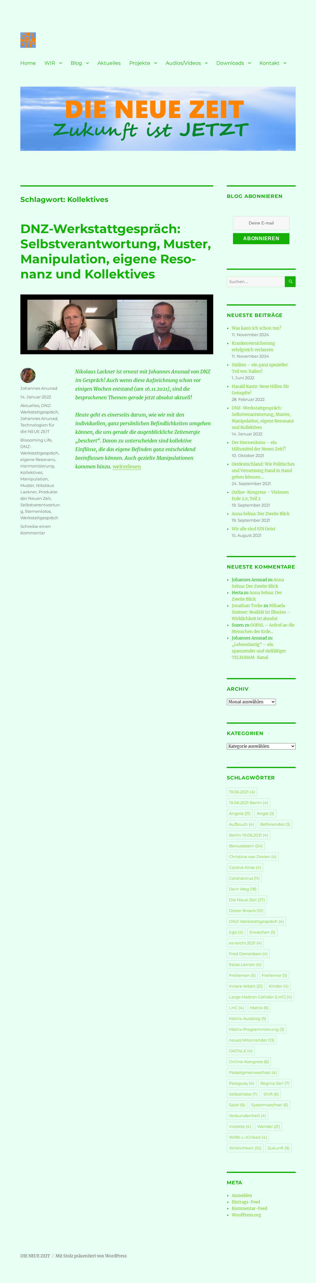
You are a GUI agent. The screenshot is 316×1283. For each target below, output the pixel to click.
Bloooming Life (36, 440)
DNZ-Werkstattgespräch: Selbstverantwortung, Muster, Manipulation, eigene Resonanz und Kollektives (115, 251)
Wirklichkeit (245, 1147)
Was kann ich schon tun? (256, 328)
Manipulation (34, 478)
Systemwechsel (269, 1104)
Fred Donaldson (248, 953)
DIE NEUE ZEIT (35, 1256)
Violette (240, 1126)
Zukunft (278, 1147)
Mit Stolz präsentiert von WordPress (91, 1256)
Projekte (139, 63)
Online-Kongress (249, 1061)
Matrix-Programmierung (256, 1029)
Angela (240, 813)
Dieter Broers (246, 910)
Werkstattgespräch (39, 517)
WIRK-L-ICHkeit (248, 1137)
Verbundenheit (247, 1115)
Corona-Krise (245, 867)
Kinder (279, 986)
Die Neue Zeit (247, 899)
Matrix (259, 1007)
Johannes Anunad (38, 388)
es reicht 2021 (245, 942)
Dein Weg (242, 888)
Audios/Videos (183, 63)
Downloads (230, 63)
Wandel (268, 1126)
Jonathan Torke (247, 605)
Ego (236, 932)
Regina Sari (274, 1083)
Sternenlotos (38, 511)
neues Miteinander (251, 1040)
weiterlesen (127, 466)
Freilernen (242, 975)
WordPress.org (246, 1215)
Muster (27, 485)
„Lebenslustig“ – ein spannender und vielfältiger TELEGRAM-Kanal (259, 651)
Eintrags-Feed (246, 1202)
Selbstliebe (243, 1094)
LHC (236, 1007)
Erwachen (262, 932)
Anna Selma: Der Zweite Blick (260, 513)
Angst (265, 813)
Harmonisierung (37, 465)
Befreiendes (275, 824)
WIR (49, 63)
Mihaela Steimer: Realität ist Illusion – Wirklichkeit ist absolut (261, 612)
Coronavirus (244, 878)
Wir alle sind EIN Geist (253, 529)
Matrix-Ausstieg (247, 1018)
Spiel (237, 1104)
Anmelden (242, 1195)
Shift (271, 1094)
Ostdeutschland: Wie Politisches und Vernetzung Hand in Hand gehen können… (263, 471)
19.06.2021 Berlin (248, 802)
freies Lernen (245, 964)
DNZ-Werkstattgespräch (256, 921)
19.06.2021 (242, 791)
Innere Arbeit (246, 986)
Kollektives (31, 472)
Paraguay (241, 1083)
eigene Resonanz (37, 459)
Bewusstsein (246, 845)
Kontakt (270, 63)
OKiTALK (240, 1050)
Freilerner (274, 975)
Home (28, 63)
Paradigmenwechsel (253, 1072)
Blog (76, 63)
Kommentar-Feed (249, 1208)
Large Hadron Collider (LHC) (260, 996)
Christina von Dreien (252, 856)
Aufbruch (241, 824)
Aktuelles (109, 63)
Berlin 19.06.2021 (248, 835)
